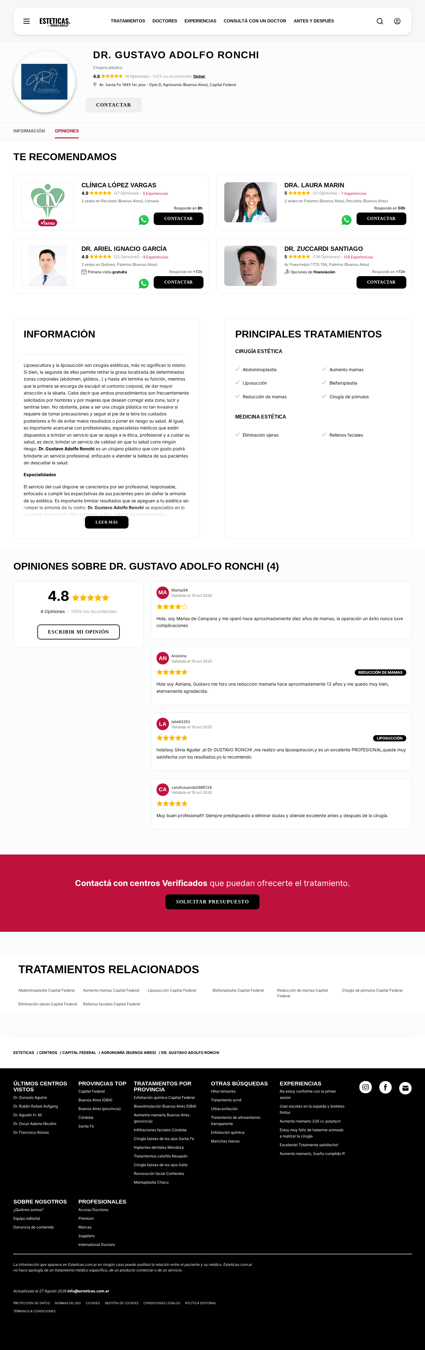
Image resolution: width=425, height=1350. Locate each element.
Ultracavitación (224, 1108)
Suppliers (86, 1235)
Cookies (93, 1303)
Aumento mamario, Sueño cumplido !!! (312, 1153)
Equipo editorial (26, 1218)
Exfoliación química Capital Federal (164, 1097)
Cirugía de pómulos (349, 396)
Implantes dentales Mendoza (159, 1147)
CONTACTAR (113, 105)
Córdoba (85, 1117)
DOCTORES (164, 20)
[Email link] (405, 1088)
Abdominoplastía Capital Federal (46, 990)
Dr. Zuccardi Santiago (323, 248)
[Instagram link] (365, 1089)
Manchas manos (225, 1141)
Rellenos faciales (346, 435)
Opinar (199, 76)
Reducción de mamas (265, 396)
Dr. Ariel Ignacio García (124, 248)
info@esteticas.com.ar (88, 1291)
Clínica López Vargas (119, 185)
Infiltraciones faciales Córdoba (160, 1129)
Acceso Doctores (93, 1209)
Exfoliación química (228, 1132)
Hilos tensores (223, 1091)
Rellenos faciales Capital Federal (111, 1004)
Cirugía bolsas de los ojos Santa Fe (164, 1138)
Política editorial (201, 1303)
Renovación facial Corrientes (159, 1173)
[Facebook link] (385, 1089)
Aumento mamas (346, 369)
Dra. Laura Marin (314, 185)
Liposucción (255, 382)
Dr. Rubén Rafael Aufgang (35, 1106)
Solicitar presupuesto (212, 901)
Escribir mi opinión (78, 631)
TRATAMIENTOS (128, 20)
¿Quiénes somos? (28, 1209)
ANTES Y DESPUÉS (314, 20)
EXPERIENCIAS (200, 20)
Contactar (178, 218)
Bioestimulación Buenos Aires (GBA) (165, 1106)
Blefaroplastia (343, 382)
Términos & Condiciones (34, 1311)
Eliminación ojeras (260, 435)
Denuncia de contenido (33, 1227)
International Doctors (96, 1244)
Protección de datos (31, 1303)
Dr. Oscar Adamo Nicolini (34, 1123)
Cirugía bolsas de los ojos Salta (161, 1164)
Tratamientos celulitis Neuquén (161, 1156)
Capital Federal (91, 1091)
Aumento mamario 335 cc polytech (310, 1121)
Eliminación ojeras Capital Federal (47, 1004)
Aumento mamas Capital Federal (111, 990)
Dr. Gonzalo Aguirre (30, 1097)
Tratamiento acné (226, 1100)
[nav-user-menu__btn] (397, 21)
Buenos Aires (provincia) (99, 1108)
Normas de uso (68, 1303)
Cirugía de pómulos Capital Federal (372, 990)
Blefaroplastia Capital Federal (238, 990)
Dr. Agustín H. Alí (27, 1115)
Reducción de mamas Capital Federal (302, 993)
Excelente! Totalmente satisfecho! (309, 1144)
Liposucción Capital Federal (172, 990)
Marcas (84, 1227)
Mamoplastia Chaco (151, 1182)
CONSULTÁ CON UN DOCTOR (255, 20)
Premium (86, 1218)
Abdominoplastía (260, 369)
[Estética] (55, 22)
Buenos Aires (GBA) (95, 1100)
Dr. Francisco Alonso (31, 1132)
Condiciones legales (161, 1303)
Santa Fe (86, 1126)
